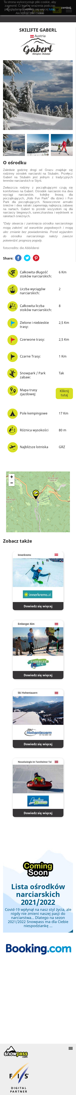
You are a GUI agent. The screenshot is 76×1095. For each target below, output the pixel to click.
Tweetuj (27, 258)
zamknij (66, 7)
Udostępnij (18, 258)
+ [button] (11, 476)
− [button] (11, 482)
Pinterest (36, 258)
